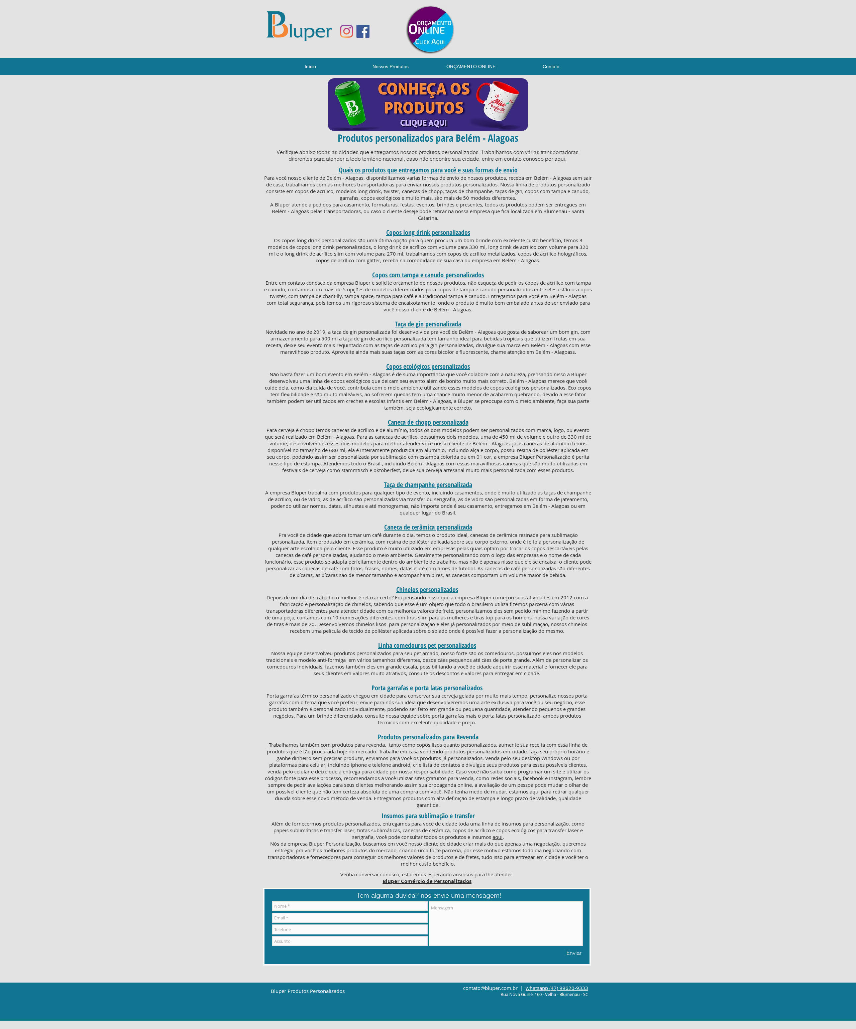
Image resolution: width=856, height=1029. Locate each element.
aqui (498, 837)
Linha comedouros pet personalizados (427, 645)
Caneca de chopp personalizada (428, 422)
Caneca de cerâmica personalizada (428, 527)
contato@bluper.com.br (490, 988)
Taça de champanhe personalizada (428, 484)
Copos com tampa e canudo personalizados (428, 274)
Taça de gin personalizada (428, 323)
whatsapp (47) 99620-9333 (557, 988)
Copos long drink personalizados (428, 232)
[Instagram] (346, 31)
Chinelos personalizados (427, 589)
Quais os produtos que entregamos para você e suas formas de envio (428, 169)
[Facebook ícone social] (362, 31)
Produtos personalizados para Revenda (428, 736)
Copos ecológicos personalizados (428, 366)
